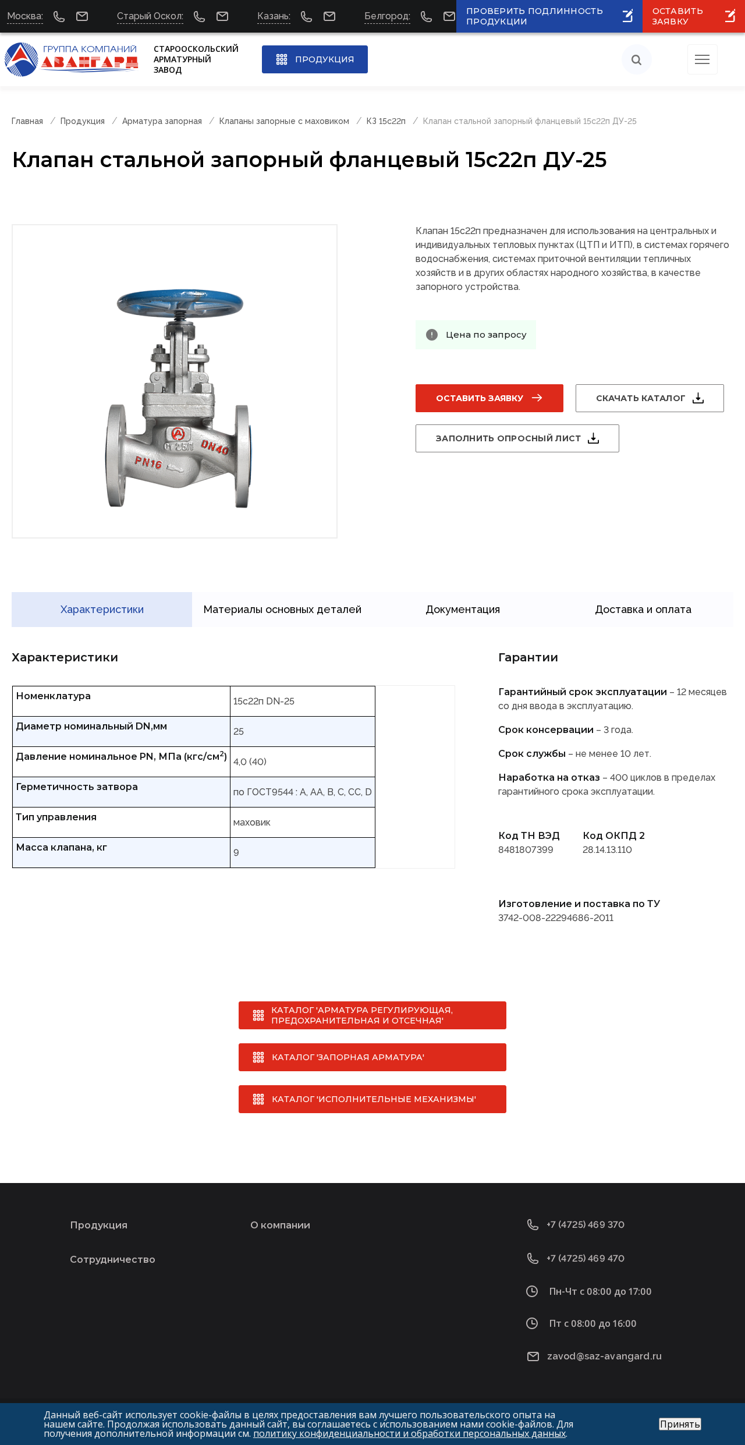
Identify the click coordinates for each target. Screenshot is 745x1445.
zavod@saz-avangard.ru (604, 1356)
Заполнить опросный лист (508, 438)
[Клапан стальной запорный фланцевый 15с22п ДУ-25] (175, 381)
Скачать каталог (641, 398)
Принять (680, 1424)
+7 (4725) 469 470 (586, 1258)
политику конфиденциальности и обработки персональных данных (409, 1433)
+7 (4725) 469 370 (586, 1224)
